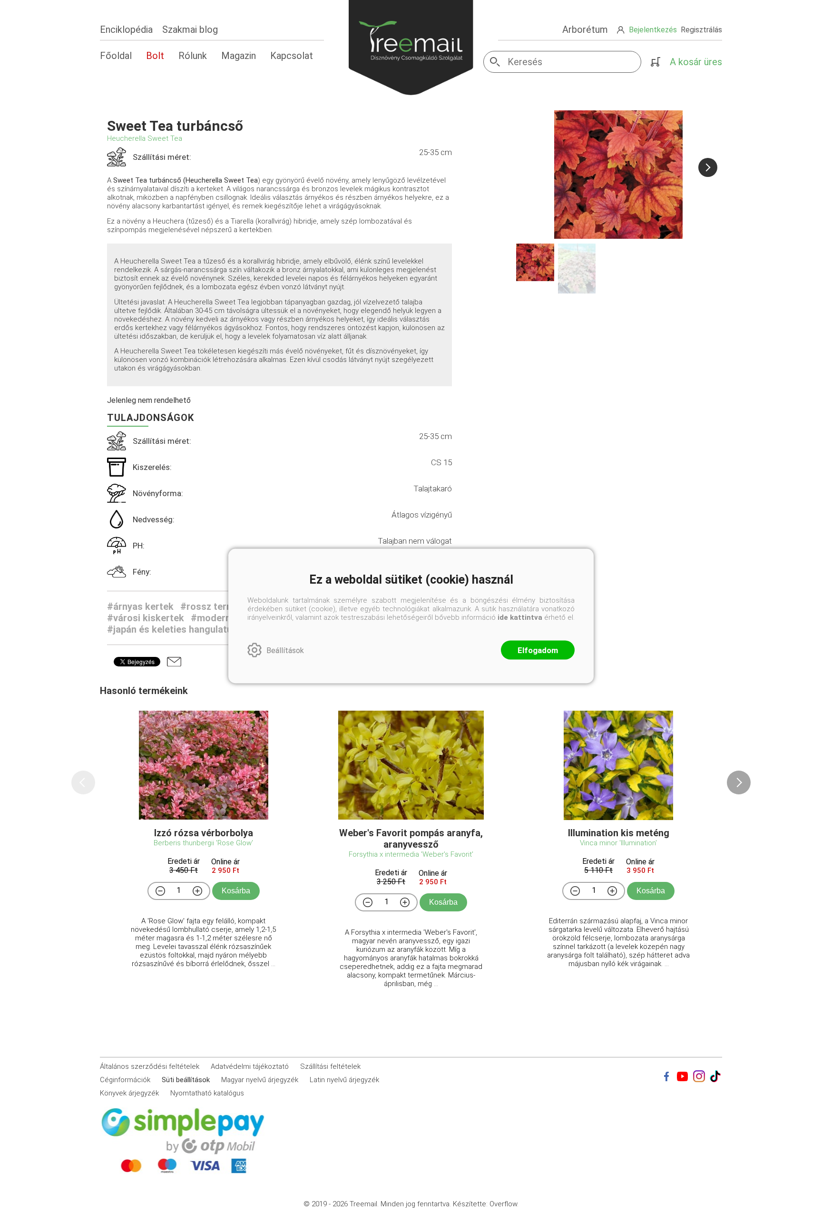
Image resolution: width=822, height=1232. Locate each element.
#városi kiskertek (145, 618)
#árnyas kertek (140, 606)
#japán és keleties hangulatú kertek (185, 629)
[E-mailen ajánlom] (174, 661)
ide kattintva (520, 617)
